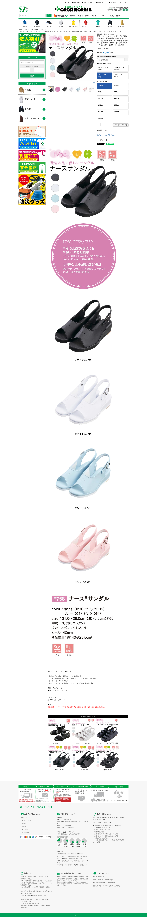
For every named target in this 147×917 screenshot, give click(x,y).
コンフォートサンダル (83, 743)
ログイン (125, 2)
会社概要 (77, 2)
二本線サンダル (107, 770)
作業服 (25, 26)
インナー (37, 26)
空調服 (72, 16)
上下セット (95, 16)
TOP (68, 2)
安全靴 (49, 26)
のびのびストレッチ (59, 743)
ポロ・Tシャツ (73, 26)
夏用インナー (83, 16)
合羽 (118, 16)
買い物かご (114, 2)
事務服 (110, 26)
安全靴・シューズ (28, 29)
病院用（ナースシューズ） (41, 29)
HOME (20, 29)
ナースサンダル (83, 770)
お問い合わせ (102, 2)
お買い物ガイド (89, 2)
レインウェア (86, 26)
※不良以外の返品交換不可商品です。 (108, 56)
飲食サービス (122, 26)
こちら (64, 832)
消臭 (112, 16)
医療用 (98, 26)
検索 (49, 15)
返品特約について (102, 130)
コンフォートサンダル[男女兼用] (107, 743)
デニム (105, 16)
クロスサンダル (59, 770)
